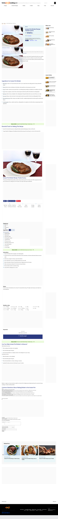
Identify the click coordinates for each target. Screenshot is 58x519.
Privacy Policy (39, 509)
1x (9, 230)
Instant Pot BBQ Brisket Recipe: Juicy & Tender (25, 249)
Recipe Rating (4, 420)
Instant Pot (12, 47)
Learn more (24, 53)
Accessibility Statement (28, 509)
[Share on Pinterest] (31, 33)
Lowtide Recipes (44, 509)
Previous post (4, 501)
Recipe (4, 23)
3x (13, 230)
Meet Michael (22, 509)
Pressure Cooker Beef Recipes (19, 47)
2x (11, 230)
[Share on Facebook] (28, 33)
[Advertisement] (29, 14)
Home (2, 23)
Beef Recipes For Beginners (6, 47)
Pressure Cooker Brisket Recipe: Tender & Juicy (25, 341)
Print (27, 40)
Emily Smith (29, 35)
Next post (54, 501)
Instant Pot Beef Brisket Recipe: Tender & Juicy (25, 124)
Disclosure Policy (34, 509)
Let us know (22, 337)
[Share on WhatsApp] (32, 33)
